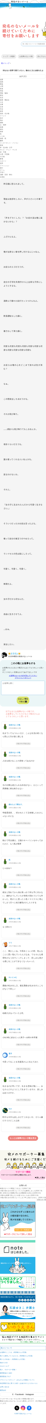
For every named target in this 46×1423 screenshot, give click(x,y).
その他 (2, 156)
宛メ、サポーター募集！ (8, 1370)
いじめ (2, 136)
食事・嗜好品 (4, 100)
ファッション (4, 166)
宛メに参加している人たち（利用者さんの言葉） (17, 1356)
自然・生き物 (4, 113)
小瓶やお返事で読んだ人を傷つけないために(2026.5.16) (19, 1195)
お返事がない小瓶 (26, 56)
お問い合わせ (4, 1387)
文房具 (2, 177)
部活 (1, 95)
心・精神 (3, 125)
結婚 (1, 82)
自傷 (1, 127)
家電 (1, 159)
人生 (1, 102)
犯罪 (1, 163)
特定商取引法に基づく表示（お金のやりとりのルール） (19, 1383)
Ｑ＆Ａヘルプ (4, 1366)
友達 (1, 89)
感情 (1, 122)
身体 (1, 131)
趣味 (1, 141)
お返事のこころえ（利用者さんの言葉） (14, 1352)
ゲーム (2, 170)
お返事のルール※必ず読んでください (23, 676)
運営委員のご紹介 (6, 1373)
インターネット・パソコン (9, 143)
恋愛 (1, 79)
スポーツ (3, 161)
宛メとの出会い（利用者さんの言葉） (13, 1359)
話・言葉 (3, 152)
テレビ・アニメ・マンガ (8, 150)
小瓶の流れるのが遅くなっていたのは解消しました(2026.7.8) (21, 1191)
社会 (1, 109)
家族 (1, 84)
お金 (1, 107)
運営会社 (3, 1390)
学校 (1, 91)
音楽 (1, 145)
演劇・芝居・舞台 (6, 175)
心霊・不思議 (4, 154)
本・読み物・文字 (6, 147)
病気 (1, 129)
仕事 (1, 104)
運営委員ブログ (5, 1376)
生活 (1, 97)
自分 (1, 118)
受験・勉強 (4, 93)
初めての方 (4, 1363)
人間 (1, 86)
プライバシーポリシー (23, 678)
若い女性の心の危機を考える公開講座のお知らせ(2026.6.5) (20, 1193)
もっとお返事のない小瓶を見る (23, 1138)
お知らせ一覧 (41, 1199)
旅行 (1, 168)
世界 (1, 111)
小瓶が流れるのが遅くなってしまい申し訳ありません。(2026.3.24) (23, 1197)
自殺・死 (3, 138)
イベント (3, 116)
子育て (2, 172)
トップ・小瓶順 (9, 56)
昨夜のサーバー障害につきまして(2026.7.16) (15, 1188)
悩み (1, 120)
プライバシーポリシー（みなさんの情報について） (17, 1380)
